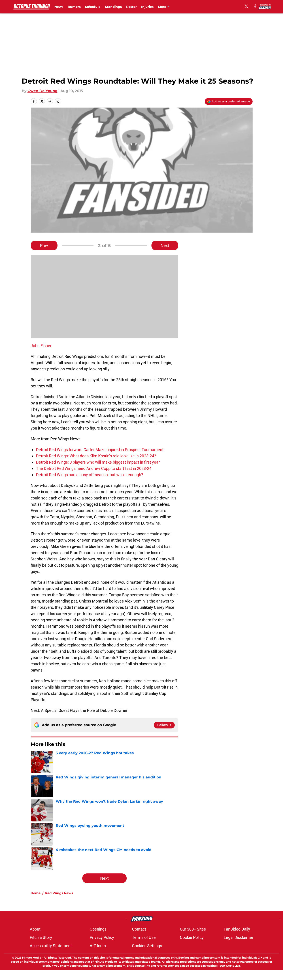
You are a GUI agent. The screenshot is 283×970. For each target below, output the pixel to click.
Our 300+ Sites (193, 929)
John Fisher (41, 345)
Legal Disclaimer (238, 937)
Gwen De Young (42, 91)
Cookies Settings (147, 945)
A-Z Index (98, 945)
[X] (246, 6)
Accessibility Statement (51, 945)
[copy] (58, 101)
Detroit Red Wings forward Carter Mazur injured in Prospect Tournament (100, 449)
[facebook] (255, 6)
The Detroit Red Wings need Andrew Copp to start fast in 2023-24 (93, 468)
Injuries (147, 7)
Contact (139, 929)
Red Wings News (59, 893)
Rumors (74, 7)
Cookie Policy (192, 937)
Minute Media (31, 957)
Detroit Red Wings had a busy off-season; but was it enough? (89, 474)
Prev (44, 245)
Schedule (92, 7)
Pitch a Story (41, 937)
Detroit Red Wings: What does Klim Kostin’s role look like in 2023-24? (96, 456)
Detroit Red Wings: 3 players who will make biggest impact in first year (98, 462)
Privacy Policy (102, 937)
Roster (131, 7)
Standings (113, 7)
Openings (98, 929)
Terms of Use (144, 937)
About (35, 929)
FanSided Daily (237, 929)
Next (165, 245)
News (58, 7)
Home (35, 893)
